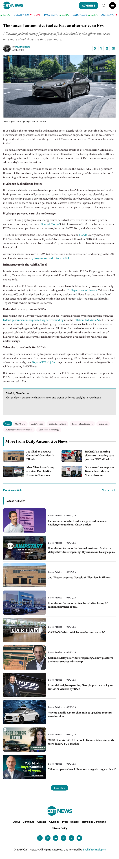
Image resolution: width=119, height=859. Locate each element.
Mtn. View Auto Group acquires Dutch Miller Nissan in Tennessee (40, 471)
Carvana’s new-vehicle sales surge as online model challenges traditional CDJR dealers (77, 523)
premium (103, 424)
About (16, 821)
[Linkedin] (107, 48)
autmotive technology (49, 430)
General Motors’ (50, 224)
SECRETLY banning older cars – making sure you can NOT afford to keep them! (99, 456)
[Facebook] (94, 48)
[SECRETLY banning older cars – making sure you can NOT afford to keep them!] (72, 456)
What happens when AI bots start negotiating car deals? (82, 769)
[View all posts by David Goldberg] (7, 48)
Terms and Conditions (94, 821)
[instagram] (48, 838)
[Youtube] (79, 838)
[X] (101, 48)
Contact (41, 821)
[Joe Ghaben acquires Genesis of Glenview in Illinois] (13, 456)
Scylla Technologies (94, 849)
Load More (59, 788)
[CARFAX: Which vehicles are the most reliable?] (24, 630)
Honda (83, 235)
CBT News (20, 424)
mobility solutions (57, 424)
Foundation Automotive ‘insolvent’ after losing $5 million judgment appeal (78, 605)
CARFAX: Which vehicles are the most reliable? (76, 632)
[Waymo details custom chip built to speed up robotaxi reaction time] (24, 712)
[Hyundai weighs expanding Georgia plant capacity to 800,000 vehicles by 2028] (24, 685)
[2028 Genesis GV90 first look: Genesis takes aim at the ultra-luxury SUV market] (24, 739)
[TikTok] (63, 838)
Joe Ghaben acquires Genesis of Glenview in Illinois (40, 455)
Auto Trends (37, 424)
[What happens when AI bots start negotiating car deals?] (24, 767)
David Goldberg (22, 46)
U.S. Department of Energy (81, 290)
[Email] (113, 48)
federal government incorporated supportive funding (33, 320)
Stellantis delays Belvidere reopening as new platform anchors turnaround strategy (80, 660)
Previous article (12, 490)
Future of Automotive (82, 424)
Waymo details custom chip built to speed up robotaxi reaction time (80, 714)
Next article (109, 490)
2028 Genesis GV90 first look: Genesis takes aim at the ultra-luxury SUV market (81, 742)
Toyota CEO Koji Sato (44, 362)
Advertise (54, 821)
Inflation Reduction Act (87, 320)
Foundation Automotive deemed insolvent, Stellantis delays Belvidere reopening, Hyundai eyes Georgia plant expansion (82, 550)
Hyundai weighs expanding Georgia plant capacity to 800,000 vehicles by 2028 (80, 687)
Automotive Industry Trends (19, 430)
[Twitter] (71, 838)
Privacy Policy (59, 828)
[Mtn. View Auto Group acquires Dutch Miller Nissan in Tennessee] (13, 471)
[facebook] (40, 838)
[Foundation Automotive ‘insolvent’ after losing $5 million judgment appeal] (24, 603)
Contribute (28, 821)
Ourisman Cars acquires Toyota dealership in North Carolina (99, 471)
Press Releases (70, 821)
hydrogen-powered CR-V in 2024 (49, 258)
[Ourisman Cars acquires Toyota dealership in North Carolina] (72, 471)
